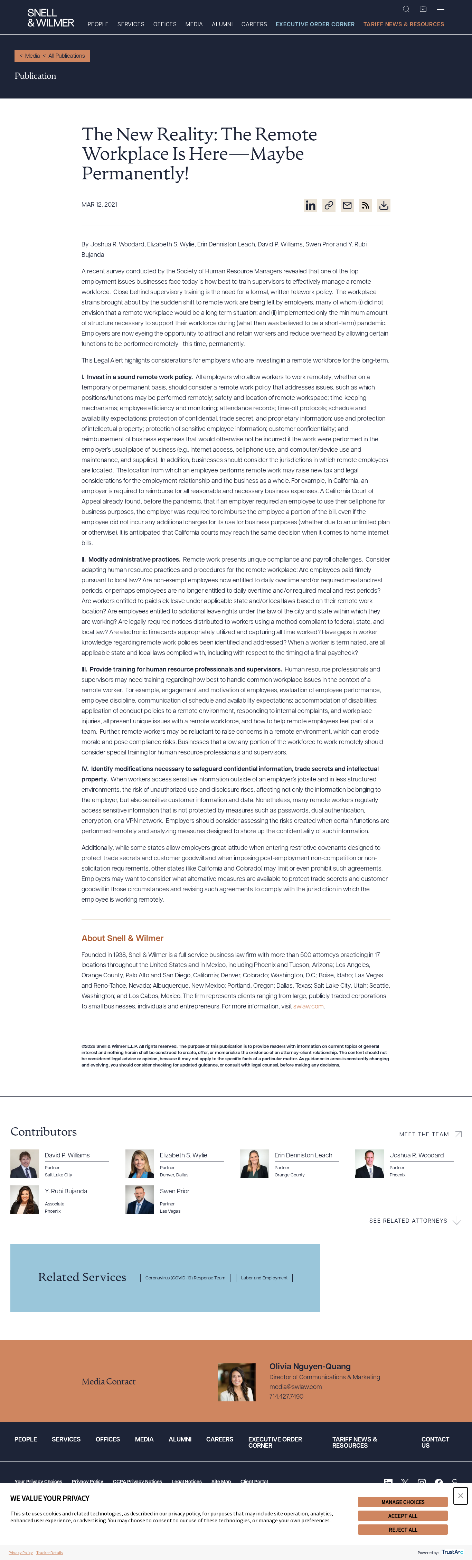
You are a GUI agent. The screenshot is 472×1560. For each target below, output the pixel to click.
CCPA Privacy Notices (137, 1482)
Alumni (222, 25)
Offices (165, 25)
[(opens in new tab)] (310, 205)
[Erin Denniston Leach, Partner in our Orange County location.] (293, 1163)
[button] (461, 1495)
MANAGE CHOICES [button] (403, 1501)
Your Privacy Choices (38, 1482)
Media (194, 25)
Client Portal (254, 1482)
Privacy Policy (87, 1482)
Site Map (221, 1482)
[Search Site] (406, 9)
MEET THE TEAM (424, 1135)
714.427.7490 (286, 1397)
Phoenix (53, 1211)
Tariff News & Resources (404, 25)
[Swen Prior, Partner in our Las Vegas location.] (178, 1199)
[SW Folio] (423, 9)
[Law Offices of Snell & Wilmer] (51, 18)
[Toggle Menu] (440, 9)
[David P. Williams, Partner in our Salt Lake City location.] (63, 1163)
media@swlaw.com (296, 1387)
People (98, 25)
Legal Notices (187, 1482)
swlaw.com (308, 1007)
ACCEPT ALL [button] (402, 1515)
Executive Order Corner (315, 25)
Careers (254, 25)
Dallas (182, 1175)
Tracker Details (49, 1552)
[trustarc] (452, 1552)
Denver (167, 1175)
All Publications (66, 56)
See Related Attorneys (408, 1221)
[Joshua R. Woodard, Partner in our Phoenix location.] (408, 1163)
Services (131, 25)
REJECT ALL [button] (403, 1529)
